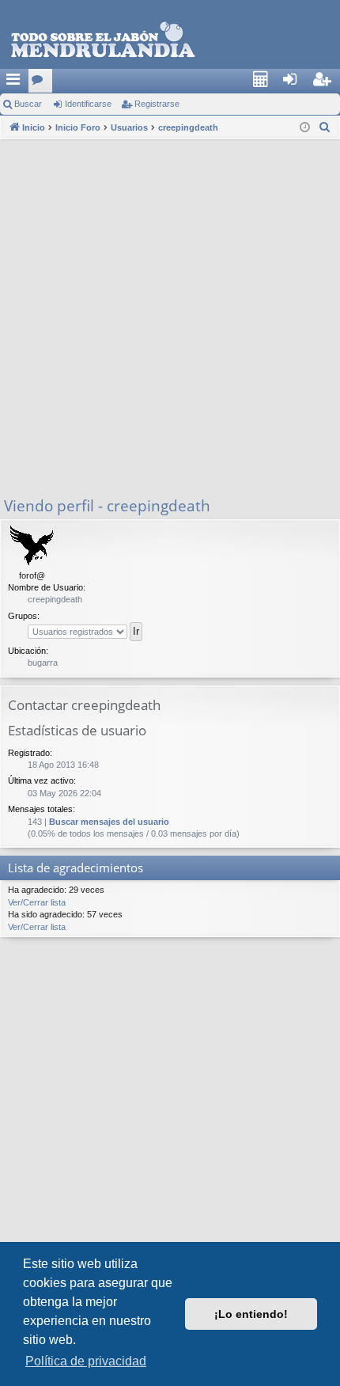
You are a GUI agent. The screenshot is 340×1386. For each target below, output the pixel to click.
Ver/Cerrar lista (37, 902)
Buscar (28, 103)
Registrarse (156, 103)
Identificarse (88, 103)
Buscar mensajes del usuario (109, 821)
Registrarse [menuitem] (329, 84)
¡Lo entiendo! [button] (251, 1314)
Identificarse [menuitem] (298, 84)
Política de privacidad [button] (85, 1361)
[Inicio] (170, 40)
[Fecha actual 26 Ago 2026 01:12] (305, 128)
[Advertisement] (170, 317)
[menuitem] (265, 81)
